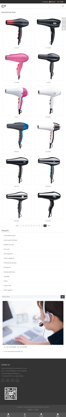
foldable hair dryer (9, 244)
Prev (17, 225)
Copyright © (20, 407)
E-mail (41, 416)
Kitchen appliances (9, 258)
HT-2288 (48, 48)
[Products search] (63, 296)
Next (49, 225)
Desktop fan (7, 267)
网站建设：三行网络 (33, 409)
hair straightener (8, 253)
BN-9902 (16, 151)
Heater (6, 281)
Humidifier (7, 276)
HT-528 (48, 82)
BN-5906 (16, 221)
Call (25, 416)
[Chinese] (60, 1)
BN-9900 (48, 151)
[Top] (64, 29)
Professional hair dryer (10, 263)
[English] (52, 1)
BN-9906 (48, 117)
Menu (57, 416)
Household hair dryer (10, 235)
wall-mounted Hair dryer (10, 240)
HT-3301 (16, 48)
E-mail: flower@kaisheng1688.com (13, 351)
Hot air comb (7, 285)
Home (8, 416)
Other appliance (8, 290)
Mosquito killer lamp (9, 272)
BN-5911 (16, 186)
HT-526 (17, 117)
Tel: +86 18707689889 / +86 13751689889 (15, 347)
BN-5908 (48, 186)
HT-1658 (16, 82)
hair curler (6, 249)
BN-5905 (48, 221)
